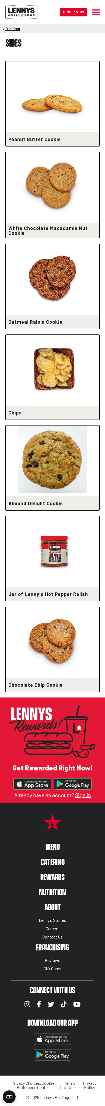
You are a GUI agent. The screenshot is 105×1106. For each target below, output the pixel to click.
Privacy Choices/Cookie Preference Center (32, 1085)
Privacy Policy (89, 1085)
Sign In (83, 795)
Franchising (52, 947)
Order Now (73, 11)
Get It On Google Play (73, 784)
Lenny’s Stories (52, 920)
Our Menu (12, 28)
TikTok (63, 1004)
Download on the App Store (32, 784)
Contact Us (53, 937)
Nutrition (52, 892)
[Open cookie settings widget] (9, 1096)
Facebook (39, 1004)
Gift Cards (52, 969)
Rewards (52, 877)
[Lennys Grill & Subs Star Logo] (52, 827)
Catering (53, 862)
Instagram (27, 1004)
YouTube (76, 1004)
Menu (53, 847)
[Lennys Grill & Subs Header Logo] (21, 11)
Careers (53, 928)
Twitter (51, 1004)
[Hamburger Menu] (93, 12)
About (52, 907)
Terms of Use (70, 1085)
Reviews (52, 960)
